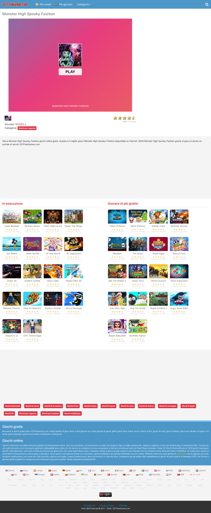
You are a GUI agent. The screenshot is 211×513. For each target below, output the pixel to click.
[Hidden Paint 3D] (73, 271)
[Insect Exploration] (179, 271)
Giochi (121, 470)
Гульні (99, 474)
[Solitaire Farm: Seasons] (158, 216)
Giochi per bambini (50, 413)
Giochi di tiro (72, 406)
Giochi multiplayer (72, 413)
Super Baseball (12, 226)
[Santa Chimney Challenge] (138, 216)
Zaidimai (72, 474)
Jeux (93, 470)
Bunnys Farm (179, 253)
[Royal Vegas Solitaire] (158, 243)
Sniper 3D (12, 281)
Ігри (86, 474)
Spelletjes (185, 470)
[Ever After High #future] (117, 298)
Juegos (39, 470)
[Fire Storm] (138, 243)
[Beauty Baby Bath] (117, 326)
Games (11, 470)
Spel (146, 470)
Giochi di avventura (53, 406)
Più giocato (65, 4)
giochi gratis (182, 454)
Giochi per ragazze (27, 128)
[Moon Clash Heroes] (53, 271)
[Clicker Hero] (138, 271)
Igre (27, 474)
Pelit (171, 470)
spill (178, 479)
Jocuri (106, 470)
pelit (202, 479)
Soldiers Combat (32, 281)
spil (194, 479)
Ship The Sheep (138, 308)
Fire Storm (138, 253)
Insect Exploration (179, 281)
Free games (12, 485)
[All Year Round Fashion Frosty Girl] (53, 243)
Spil (159, 470)
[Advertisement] (176, 58)
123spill (159, 479)
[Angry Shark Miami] (179, 298)
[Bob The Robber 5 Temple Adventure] (117, 271)
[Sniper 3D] (11, 271)
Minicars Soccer (32, 226)
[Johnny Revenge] (73, 298)
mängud (20, 479)
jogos (42, 479)
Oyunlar (114, 474)
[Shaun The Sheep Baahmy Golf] (73, 216)
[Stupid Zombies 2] (158, 298)
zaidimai (32, 479)
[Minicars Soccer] (32, 216)
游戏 (182, 474)
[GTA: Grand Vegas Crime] (32, 326)
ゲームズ (196, 474)
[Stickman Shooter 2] (179, 216)
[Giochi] (14, 4)
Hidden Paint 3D (73, 281)
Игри (141, 474)
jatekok (61, 479)
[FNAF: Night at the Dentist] (53, 216)
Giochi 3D (9, 413)
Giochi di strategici (167, 406)
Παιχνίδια (156, 474)
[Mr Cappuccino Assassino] (73, 243)
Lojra (128, 474)
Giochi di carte (127, 406)
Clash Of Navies (117, 226)
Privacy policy (107, 505)
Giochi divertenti (12, 406)
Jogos (54, 470)
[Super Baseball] (11, 216)
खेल (170, 474)
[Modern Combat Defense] (53, 298)
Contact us (89, 505)
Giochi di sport (108, 406)
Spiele (68, 470)
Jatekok (202, 470)
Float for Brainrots (32, 308)
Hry (16, 474)
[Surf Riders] (11, 243)
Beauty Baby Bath (117, 335)
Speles (56, 474)
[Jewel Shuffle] (32, 243)
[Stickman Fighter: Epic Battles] (138, 326)
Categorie (83, 4)
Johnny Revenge (73, 308)
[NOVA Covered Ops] (158, 271)
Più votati (45, 4)
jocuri (51, 479)
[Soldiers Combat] (32, 271)
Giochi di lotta (90, 406)
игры (169, 479)
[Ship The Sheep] (138, 298)
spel (186, 479)
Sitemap (123, 505)
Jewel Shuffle (32, 253)
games (148, 479)
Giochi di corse (32, 406)
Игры (25, 470)
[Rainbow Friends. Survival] (11, 298)
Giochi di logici (188, 406)
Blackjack (117, 253)
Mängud (128, 485)
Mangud (41, 474)
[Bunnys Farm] (179, 243)
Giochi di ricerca (146, 406)
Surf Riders (11, 253)
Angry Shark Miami (179, 308)
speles (9, 479)
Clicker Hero (138, 281)
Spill (134, 470)
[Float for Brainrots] (32, 298)
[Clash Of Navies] (117, 216)
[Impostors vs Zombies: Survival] (11, 326)
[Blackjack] (117, 243)
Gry (81, 470)
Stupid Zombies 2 (158, 308)
